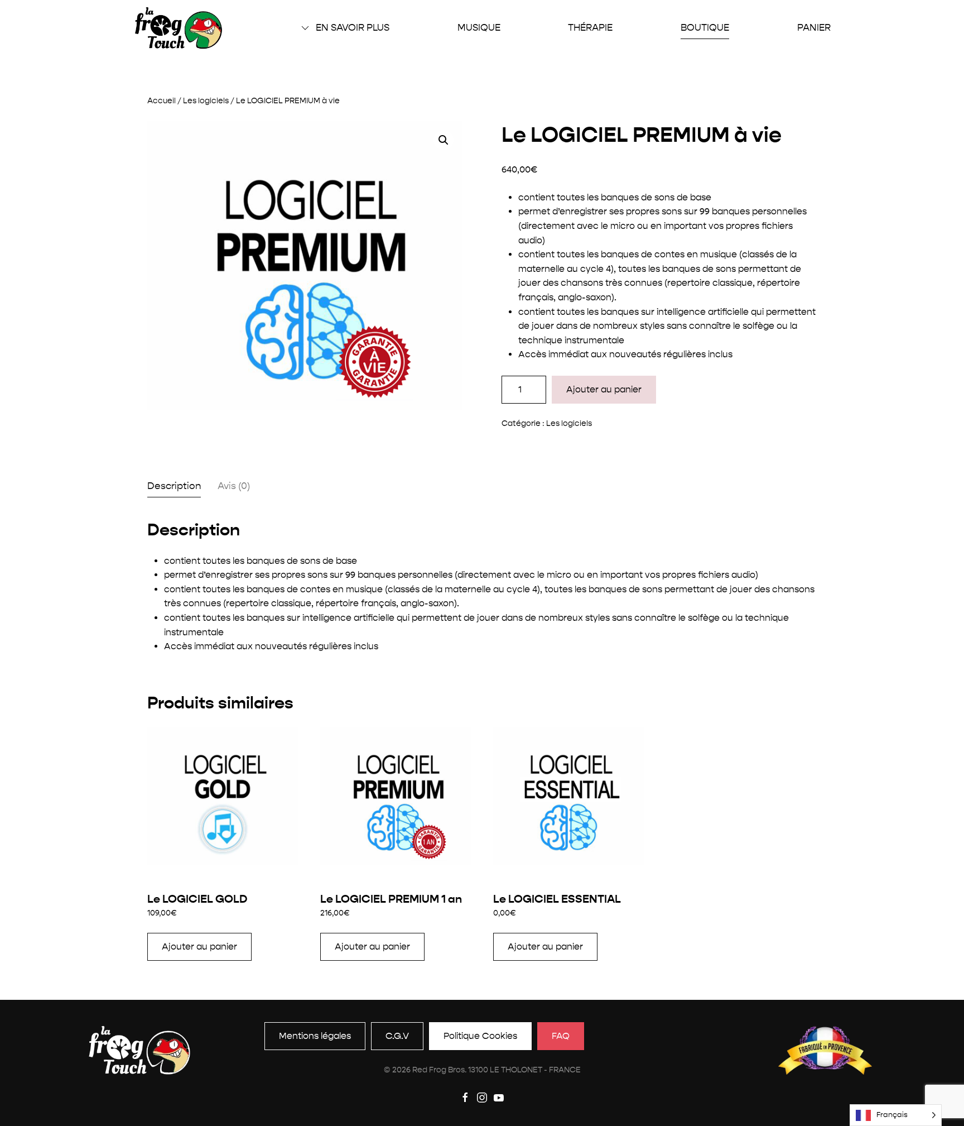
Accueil (161, 101)
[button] (443, 140)
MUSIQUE (478, 27)
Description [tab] (174, 485)
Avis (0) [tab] (234, 485)
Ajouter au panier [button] (199, 946)
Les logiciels (206, 101)
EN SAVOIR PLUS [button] (352, 27)
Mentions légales (315, 1036)
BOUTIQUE (705, 27)
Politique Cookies (480, 1036)
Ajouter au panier (604, 389)
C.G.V (397, 1036)
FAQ (561, 1036)
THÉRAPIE (590, 27)
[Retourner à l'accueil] (178, 28)
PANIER (814, 27)
